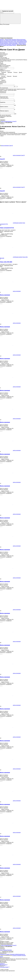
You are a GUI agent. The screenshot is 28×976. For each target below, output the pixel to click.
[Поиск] (10, 18)
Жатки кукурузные (21, 39)
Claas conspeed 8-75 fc (7, 227)
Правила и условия (4, 954)
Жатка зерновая (5, 295)
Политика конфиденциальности (17, 954)
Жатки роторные (4, 41)
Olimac (14, 45)
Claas (5, 44)
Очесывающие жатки (22, 41)
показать (3, 120)
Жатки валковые (4, 42)
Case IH (2, 159)
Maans (4, 45)
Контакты (9, 950)
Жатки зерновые (12, 39)
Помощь (5, 950)
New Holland (9, 45)
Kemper (24, 44)
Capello (2, 44)
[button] (14, 31)
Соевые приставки (12, 42)
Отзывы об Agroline (17, 955)
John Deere (19, 44)
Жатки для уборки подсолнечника (8, 40)
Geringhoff (14, 44)
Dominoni (9, 44)
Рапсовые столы (12, 41)
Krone (1, 45)
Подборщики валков (21, 40)
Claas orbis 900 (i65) (6, 262)
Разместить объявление (6, 944)
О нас (1, 950)
